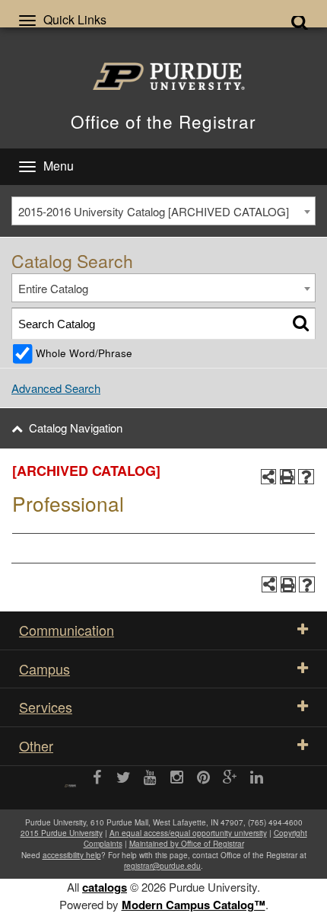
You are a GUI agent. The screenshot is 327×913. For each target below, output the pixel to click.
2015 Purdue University (62, 833)
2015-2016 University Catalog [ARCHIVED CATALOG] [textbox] (153, 211)
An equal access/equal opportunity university (188, 833)
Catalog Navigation (75, 428)
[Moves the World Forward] (70, 780)
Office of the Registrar (163, 121)
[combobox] (163, 210)
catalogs (104, 887)
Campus (44, 668)
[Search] (301, 323)
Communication (66, 630)
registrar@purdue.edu (162, 865)
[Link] (97, 778)
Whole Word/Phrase (84, 353)
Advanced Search (55, 388)
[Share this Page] (269, 477)
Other (36, 745)
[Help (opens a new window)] (306, 477)
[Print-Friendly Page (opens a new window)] (288, 477)
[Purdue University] (163, 76)
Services (45, 707)
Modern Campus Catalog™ (193, 904)
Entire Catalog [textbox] (53, 288)
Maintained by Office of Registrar (186, 843)
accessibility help (72, 855)
